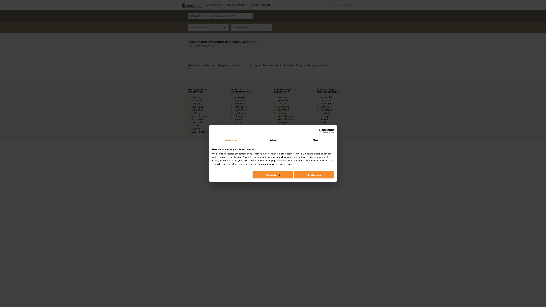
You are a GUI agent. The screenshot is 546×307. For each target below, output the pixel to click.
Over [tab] (315, 140)
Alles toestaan (314, 175)
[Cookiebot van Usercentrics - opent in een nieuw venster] (321, 130)
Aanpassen (271, 175)
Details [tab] (273, 140)
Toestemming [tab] (230, 140)
